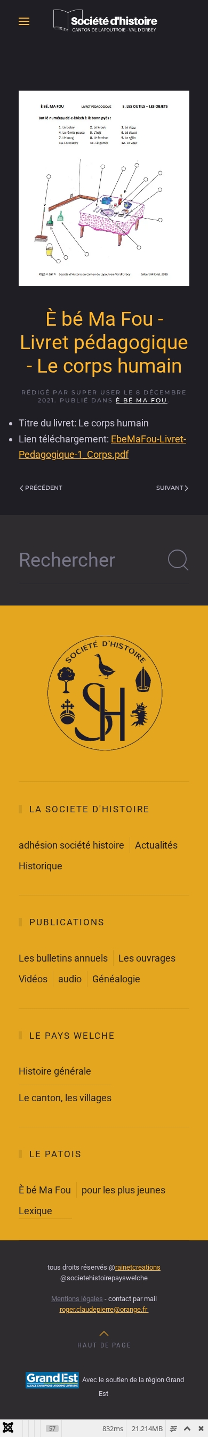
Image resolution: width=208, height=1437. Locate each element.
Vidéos (33, 978)
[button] (24, 21)
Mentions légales (77, 1299)
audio (70, 978)
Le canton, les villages (65, 1097)
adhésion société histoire (71, 845)
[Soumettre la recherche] (178, 560)
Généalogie (116, 978)
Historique (40, 865)
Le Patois (55, 1154)
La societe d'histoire (89, 809)
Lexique (35, 1210)
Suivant (169, 487)
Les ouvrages (146, 958)
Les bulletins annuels (63, 958)
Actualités (156, 845)
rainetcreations (138, 1267)
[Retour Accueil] (104, 21)
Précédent (43, 487)
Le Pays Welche (72, 1035)
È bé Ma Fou (141, 400)
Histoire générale (55, 1071)
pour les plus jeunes (123, 1190)
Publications (67, 922)
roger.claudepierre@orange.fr (104, 1309)
